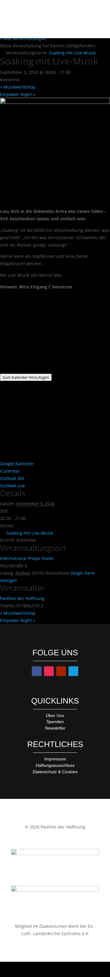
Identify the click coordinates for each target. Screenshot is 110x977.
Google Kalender (17, 464)
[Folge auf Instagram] (49, 671)
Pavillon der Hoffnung (22, 598)
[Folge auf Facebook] (37, 671)
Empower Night (17, 94)
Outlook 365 (12, 478)
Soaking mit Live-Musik (29, 533)
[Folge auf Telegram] (73, 671)
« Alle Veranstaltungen (23, 38)
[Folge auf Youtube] (61, 671)
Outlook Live (12, 485)
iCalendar (10, 471)
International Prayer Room (27, 558)
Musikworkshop (17, 87)
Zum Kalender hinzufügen (25, 377)
